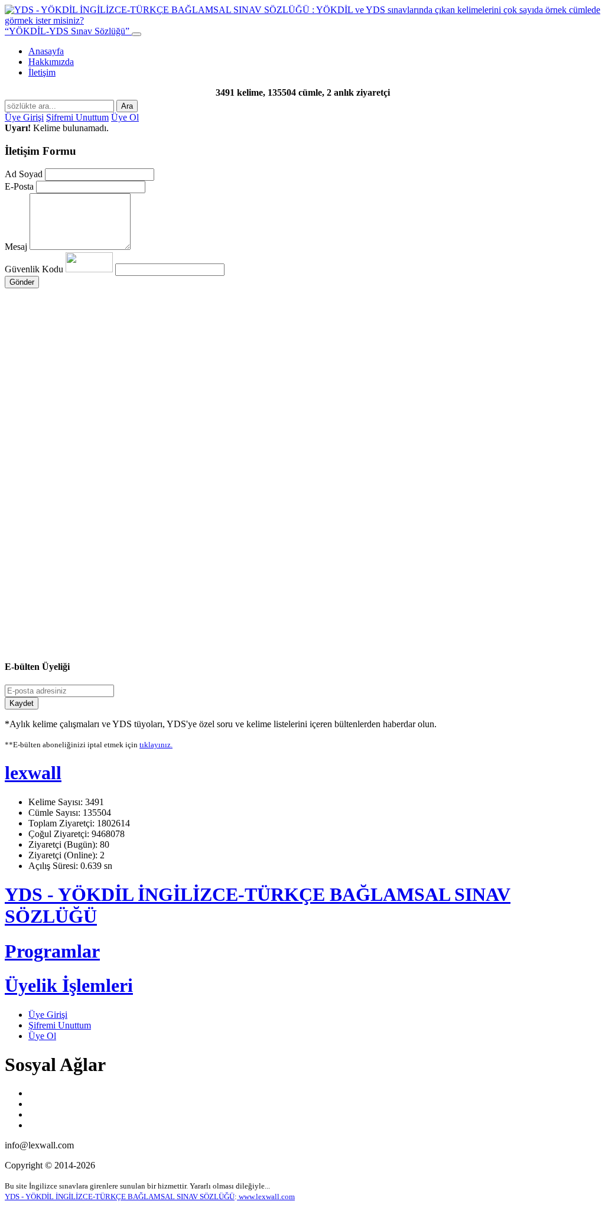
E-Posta (19, 186)
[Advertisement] (302, 400)
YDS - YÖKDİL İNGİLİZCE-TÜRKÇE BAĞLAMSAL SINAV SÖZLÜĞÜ (120, 1196)
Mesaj (16, 247)
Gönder (21, 282)
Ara (127, 106)
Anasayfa (46, 51)
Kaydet (21, 703)
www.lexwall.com (266, 1196)
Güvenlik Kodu (35, 269)
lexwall (33, 772)
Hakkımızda (51, 62)
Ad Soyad (24, 174)
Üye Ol (125, 117)
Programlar (52, 951)
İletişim (42, 72)
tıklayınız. (156, 744)
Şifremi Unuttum (77, 117)
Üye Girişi (24, 117)
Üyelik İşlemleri (69, 985)
